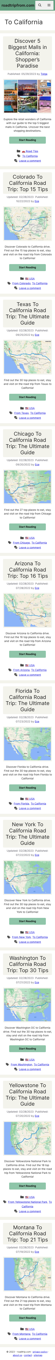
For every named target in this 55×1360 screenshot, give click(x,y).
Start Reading (27, 140)
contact (28, 1355)
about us (17, 1355)
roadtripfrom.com (18, 5)
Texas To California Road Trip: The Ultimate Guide (28, 313)
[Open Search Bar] (39, 5)
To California (30, 156)
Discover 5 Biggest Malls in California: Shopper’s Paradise (27, 53)
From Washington (21, 1064)
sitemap (38, 1355)
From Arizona (21, 670)
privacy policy (40, 1351)
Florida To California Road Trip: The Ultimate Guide (28, 700)
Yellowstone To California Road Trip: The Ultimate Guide (28, 1094)
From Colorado (21, 283)
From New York (21, 937)
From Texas (21, 413)
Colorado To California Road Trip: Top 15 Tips (27, 183)
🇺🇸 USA (30, 278)
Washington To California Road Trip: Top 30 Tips (27, 964)
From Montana (21, 1333)
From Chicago (21, 542)
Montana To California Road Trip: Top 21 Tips (27, 1233)
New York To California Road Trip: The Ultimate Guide (28, 833)
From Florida (21, 803)
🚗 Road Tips (30, 151)
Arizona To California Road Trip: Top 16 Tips (27, 569)
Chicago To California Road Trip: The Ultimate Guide (28, 443)
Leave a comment (30, 160)
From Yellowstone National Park (27, 1201)
